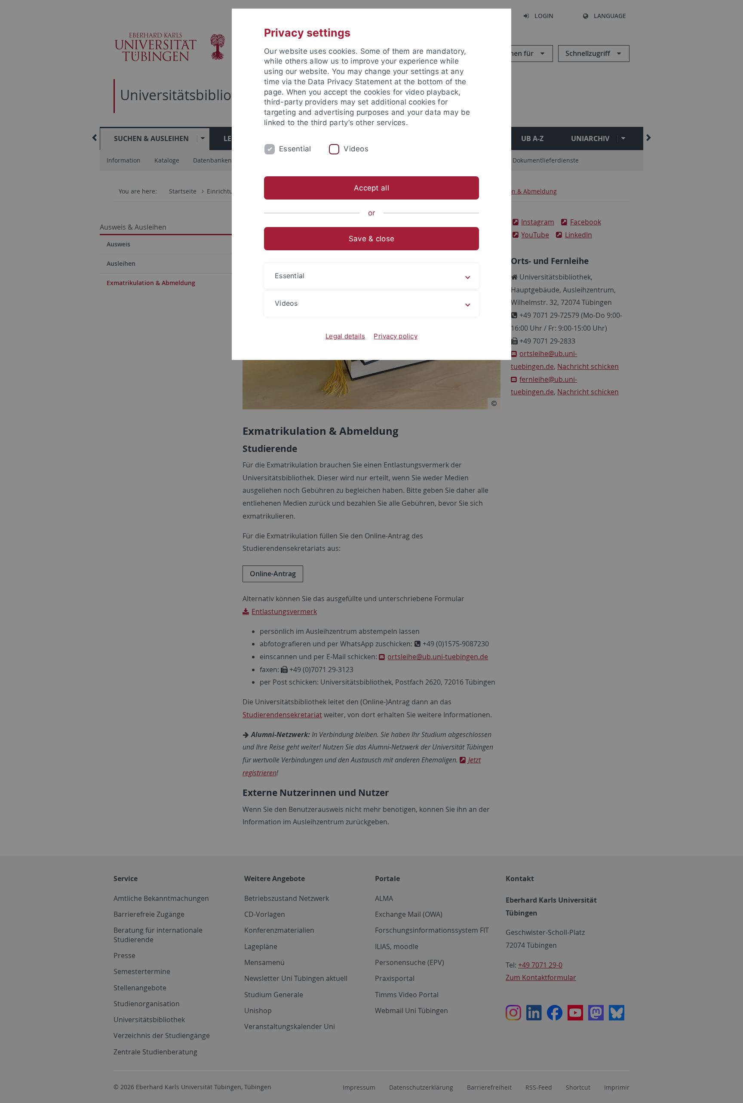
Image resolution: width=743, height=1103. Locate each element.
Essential (295, 148)
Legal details (345, 336)
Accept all (371, 188)
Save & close (371, 238)
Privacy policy (396, 336)
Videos (356, 148)
